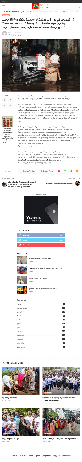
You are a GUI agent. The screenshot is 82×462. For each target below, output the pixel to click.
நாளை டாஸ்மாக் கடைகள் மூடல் (38, 278)
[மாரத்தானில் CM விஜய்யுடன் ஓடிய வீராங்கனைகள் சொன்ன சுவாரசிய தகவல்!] (61, 381)
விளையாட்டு (20, 343)
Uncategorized (22, 308)
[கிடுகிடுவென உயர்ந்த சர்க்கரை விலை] (22, 260)
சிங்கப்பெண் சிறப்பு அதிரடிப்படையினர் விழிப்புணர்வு (59, 439)
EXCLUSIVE (20, 304)
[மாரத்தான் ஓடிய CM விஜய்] (21, 422)
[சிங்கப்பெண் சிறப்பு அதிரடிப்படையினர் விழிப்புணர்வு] (61, 422)
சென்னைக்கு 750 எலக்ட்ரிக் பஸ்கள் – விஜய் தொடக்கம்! (45, 268)
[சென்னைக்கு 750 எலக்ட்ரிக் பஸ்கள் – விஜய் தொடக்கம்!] (22, 270)
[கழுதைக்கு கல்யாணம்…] (21, 381)
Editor (10, 32)
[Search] (78, 6)
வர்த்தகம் (20, 339)
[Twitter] (11, 35)
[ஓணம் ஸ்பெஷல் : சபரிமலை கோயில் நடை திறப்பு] (22, 290)
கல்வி (18, 320)
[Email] (20, 35)
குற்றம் (19, 324)
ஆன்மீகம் (20, 316)
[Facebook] (9, 35)
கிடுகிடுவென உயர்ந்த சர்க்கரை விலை (40, 258)
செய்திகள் (20, 331)
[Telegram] (18, 35)
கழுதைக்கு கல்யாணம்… (10, 398)
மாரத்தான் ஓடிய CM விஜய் (10, 439)
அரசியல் (19, 312)
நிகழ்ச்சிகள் (6, 15)
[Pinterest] (14, 35)
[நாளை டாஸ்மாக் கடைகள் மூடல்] (22, 280)
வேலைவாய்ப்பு (21, 347)
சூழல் (18, 327)
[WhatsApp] (16, 35)
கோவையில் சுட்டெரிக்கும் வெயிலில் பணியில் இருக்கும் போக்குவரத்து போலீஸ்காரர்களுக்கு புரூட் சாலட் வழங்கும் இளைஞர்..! (7, 135)
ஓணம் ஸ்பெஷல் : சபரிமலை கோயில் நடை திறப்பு (42, 288)
